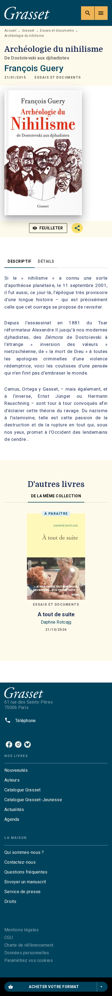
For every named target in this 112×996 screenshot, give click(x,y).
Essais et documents (57, 30)
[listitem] (9, 744)
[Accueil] (27, 13)
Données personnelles (26, 952)
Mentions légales (21, 929)
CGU (8, 937)
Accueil (10, 30)
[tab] (19, 261)
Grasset (28, 30)
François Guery (33, 68)
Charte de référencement (28, 945)
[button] (57, 77)
